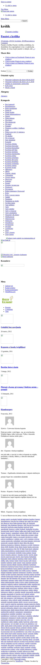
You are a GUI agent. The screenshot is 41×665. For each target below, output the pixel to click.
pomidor (12, 614)
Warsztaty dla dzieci (12, 215)
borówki (26, 527)
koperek (15, 572)
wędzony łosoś (19, 647)
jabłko (3, 561)
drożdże (11, 547)
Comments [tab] (9, 309)
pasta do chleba (34, 604)
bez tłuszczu (5, 523)
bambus (32, 519)
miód (13, 590)
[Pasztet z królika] (11, 32)
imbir (26, 559)
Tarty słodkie (9, 209)
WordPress (19, 661)
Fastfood (8, 134)
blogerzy (20, 525)
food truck (28, 549)
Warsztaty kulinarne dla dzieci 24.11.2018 (19, 82)
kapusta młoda (12, 565)
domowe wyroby (27, 545)
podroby (12, 612)
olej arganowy (9, 598)
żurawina (30, 657)
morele (23, 592)
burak (33, 531)
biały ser (26, 523)
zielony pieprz (17, 655)
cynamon (30, 539)
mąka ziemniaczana (31, 582)
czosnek (11, 543)
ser (12, 624)
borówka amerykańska (15, 527)
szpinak (18, 637)
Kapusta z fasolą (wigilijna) (13, 347)
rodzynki (24, 618)
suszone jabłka (33, 633)
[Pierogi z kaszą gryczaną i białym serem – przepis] (4, 383)
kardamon (32, 565)
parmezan (20, 604)
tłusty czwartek (34, 639)
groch (3, 555)
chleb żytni (11, 535)
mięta (3, 590)
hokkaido (4, 559)
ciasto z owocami (19, 537)
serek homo (9, 626)
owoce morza (33, 602)
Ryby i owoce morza (12, 195)
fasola (25, 547)
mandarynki (36, 584)
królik (3, 574)
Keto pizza (9, 86)
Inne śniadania (10, 140)
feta (15, 549)
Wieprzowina (9, 219)
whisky (33, 647)
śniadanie (21, 630)
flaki (23, 549)
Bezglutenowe (10, 106)
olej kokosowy (19, 598)
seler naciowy (5, 624)
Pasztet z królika (10, 36)
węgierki (27, 647)
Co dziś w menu (11, 5)
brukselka (29, 529)
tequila (16, 639)
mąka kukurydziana (32, 580)
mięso (26, 588)
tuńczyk (16, 641)
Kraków (29, 572)
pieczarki (31, 606)
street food (8, 633)
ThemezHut (5, 663)
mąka (16, 580)
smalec (35, 628)
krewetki (36, 572)
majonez (11, 580)
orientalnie (25, 600)
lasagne (3, 578)
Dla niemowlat (10, 122)
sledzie (36, 626)
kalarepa (9, 563)
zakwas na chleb (28, 651)
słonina (29, 628)
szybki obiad (25, 637)
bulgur (17, 531)
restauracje (12, 618)
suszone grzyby (22, 633)
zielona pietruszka (33, 653)
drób (6, 547)
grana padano (26, 553)
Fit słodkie (8, 136)
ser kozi (22, 624)
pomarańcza (28, 612)
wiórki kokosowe (26, 649)
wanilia (27, 643)
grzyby (25, 555)
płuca (37, 610)
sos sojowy (36, 631)
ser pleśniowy (30, 624)
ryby (28, 620)
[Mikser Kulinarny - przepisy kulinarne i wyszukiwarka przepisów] (7, 304)
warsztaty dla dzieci (7, 645)
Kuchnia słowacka (11, 160)
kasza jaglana (34, 566)
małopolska (23, 584)
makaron (4, 584)
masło (3, 588)
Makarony (8, 169)
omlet (20, 600)
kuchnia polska (29, 574)
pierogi (3, 608)
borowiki (4, 527)
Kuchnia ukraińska (11, 162)
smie (2, 630)
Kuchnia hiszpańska (12, 148)
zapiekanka (5, 653)
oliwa (10, 600)
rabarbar (36, 616)
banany (37, 519)
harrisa (26, 557)
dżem (21, 547)
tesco (20, 639)
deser (21, 543)
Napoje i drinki (10, 173)
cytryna (36, 539)
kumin (16, 576)
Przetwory (8, 187)
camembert (15, 533)
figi (18, 549)
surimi (14, 633)
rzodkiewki (5, 622)
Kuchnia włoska (11, 165)
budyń (12, 531)
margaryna (18, 586)
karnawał (11, 566)
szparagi (12, 637)
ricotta (18, 618)
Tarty (7, 207)
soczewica (28, 630)
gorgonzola (11, 553)
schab (32, 622)
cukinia (16, 539)
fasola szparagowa (7, 549)
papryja (7, 604)
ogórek (26, 594)
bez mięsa (34, 521)
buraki (37, 531)
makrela (10, 584)
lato (7, 578)
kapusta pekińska (23, 565)
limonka (15, 578)
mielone (20, 588)
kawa (31, 568)
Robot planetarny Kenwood (14, 191)
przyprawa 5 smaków (25, 616)
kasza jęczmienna (7, 568)
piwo (21, 608)
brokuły (22, 529)
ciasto (36, 535)
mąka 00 (22, 580)
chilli (26, 533)
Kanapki (8, 142)
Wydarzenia (9, 225)
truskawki (10, 641)
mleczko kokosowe (21, 590)
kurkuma (36, 576)
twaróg (22, 641)
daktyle (16, 543)
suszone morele (6, 635)
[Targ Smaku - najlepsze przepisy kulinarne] (8, 253)
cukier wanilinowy (7, 539)
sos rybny (28, 631)
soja (11, 631)
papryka (13, 604)
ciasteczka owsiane (27, 535)
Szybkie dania (10, 203)
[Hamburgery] (4, 405)
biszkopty (4, 525)
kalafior (3, 563)
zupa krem (13, 657)
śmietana (7, 630)
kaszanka (26, 568)
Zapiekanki (9, 229)
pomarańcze (5, 614)
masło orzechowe (11, 588)
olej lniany (28, 598)
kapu (23, 563)
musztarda (10, 594)
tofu (2, 641)
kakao (34, 561)
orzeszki (4, 602)
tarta (8, 639)
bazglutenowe (5, 521)
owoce (25, 602)
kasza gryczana (24, 566)
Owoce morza (10, 177)
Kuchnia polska (10, 156)
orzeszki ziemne (12, 602)
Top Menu (4, 9)
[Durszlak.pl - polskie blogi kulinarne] (7, 257)
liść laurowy (22, 578)
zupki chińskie (22, 657)
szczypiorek (5, 637)
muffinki (37, 592)
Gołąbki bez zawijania (11, 327)
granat (34, 553)
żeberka (17, 653)
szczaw (32, 635)
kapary (19, 563)
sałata (11, 622)
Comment (4, 43)
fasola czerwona (33, 547)
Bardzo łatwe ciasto (9, 367)
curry (21, 539)
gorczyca (4, 553)
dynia (16, 547)
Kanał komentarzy (11, 290)
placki (29, 608)
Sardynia (26, 622)
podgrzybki (5, 612)
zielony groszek (6, 655)
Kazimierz (4, 570)
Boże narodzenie (11, 108)
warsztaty (33, 643)
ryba (24, 620)
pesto (26, 606)
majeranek (4, 580)
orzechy (32, 600)
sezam (31, 626)
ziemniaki (25, 655)
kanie (15, 563)
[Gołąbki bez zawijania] (7, 323)
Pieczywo (8, 179)
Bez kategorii (9, 104)
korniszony (22, 572)
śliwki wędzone (21, 628)
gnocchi (28, 551)
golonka (34, 551)
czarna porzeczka (7, 541)
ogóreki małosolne (27, 596)
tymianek (9, 643)
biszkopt (32, 523)
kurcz (21, 576)
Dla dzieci (8, 120)
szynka (33, 637)
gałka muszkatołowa (8, 551)
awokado (14, 519)
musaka (3, 594)
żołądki (31, 655)
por (24, 614)
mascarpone (26, 586)
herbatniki (32, 557)
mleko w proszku (14, 592)
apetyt (8, 519)
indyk (30, 559)
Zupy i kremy (10, 232)
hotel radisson (12, 559)
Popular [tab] (8, 307)
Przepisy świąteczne (12, 185)
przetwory (13, 616)
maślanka (34, 586)
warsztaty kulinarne (21, 645)
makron (15, 584)
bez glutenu (20, 521)
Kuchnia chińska (11, 144)
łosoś (32, 578)
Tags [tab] (7, 311)
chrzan (18, 535)
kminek (34, 570)
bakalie (19, 519)
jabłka (34, 559)
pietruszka (9, 608)
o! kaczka (17, 594)
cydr (25, 539)
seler (35, 622)
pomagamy (19, 612)
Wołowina (8, 221)
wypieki (19, 651)
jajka (7, 561)
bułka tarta (23, 531)
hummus (21, 559)
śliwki (3, 628)
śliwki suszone (10, 628)
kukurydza (10, 576)
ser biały (16, 624)
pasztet (11, 606)
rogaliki (30, 618)
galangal (35, 549)
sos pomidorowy (19, 631)
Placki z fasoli (10, 88)
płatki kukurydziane (17, 610)
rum (21, 620)
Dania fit (8, 110)
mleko (31, 590)
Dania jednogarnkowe (13, 114)
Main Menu (5, 19)
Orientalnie (9, 175)
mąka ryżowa (19, 582)
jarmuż (11, 561)
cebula (22, 533)
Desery (7, 116)
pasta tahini (5, 606)
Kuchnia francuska (11, 146)
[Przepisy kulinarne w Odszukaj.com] (14, 255)
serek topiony (17, 626)
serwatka (26, 626)
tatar (11, 639)
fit (20, 549)
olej (2, 598)
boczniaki (35, 525)
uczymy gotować (18, 643)
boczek (29, 525)
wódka (34, 649)
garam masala (20, 551)
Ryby (7, 193)
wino (17, 649)
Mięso (7, 171)
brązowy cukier (14, 529)
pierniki (37, 606)
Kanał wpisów (10, 288)
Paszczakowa (30, 41)
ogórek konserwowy (14, 596)
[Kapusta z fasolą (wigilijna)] (7, 343)
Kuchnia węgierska (12, 163)
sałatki (20, 622)
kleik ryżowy (26, 570)
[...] (34, 49)
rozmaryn (11, 620)
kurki (31, 576)
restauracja (4, 618)
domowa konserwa (7, 545)
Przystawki (9, 189)
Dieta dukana (9, 118)
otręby (20, 602)
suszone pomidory (18, 635)
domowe (17, 545)
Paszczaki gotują (19, 659)
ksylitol (7, 574)
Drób (7, 130)
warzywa (32, 645)
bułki (29, 531)
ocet (22, 594)
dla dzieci (30, 543)
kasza (17, 566)
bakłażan (26, 519)
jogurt (21, 561)
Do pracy (8, 124)
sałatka (15, 622)
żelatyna (23, 653)
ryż (32, 620)
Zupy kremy (9, 234)
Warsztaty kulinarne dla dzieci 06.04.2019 (19, 80)
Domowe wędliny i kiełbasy (15, 128)
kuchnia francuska (17, 574)
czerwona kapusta (27, 541)
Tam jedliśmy (10, 205)
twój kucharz (29, 641)
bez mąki (28, 521)
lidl (10, 578)
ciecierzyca (29, 537)
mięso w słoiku (33, 588)
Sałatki (7, 197)
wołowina (4, 651)
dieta (25, 543)
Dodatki (8, 126)
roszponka (4, 620)
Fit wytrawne (9, 138)
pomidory (19, 614)
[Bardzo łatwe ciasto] (7, 363)
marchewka (10, 586)
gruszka (20, 555)
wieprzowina (5, 649)
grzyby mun (20, 557)
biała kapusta (17, 523)
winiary (13, 649)
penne (21, 606)
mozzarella (29, 592)
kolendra (9, 572)
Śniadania (8, 199)
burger (3, 533)
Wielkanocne (9, 217)
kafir (30, 561)
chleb (30, 533)
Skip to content (6, 2)
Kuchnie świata (10, 167)
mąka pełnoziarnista (8, 582)
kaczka (25, 561)
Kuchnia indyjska (11, 150)
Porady (7, 183)
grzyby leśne (33, 555)
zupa (7, 657)
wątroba (3, 647)
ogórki (36, 596)
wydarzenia (12, 651)
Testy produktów (11, 213)
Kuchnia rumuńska (11, 158)
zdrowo (11, 653)
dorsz (3, 547)
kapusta (28, 563)
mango (3, 586)
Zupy (7, 230)
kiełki (16, 570)
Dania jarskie (9, 112)
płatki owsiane (30, 610)
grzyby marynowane (8, 557)
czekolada (16, 541)
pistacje (16, 608)
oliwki (15, 600)
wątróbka (10, 647)
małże (29, 584)
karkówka (4, 566)
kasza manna (17, 568)
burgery (8, 533)
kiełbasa (11, 570)
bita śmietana (12, 525)
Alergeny (4, 96)
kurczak (26, 576)
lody (28, 578)
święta (27, 635)
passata (26, 604)
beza (11, 523)
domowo (36, 545)
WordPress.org (10, 292)
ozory (3, 604)
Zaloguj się (9, 286)
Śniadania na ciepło (12, 201)
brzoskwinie (5, 531)
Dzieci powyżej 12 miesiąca (15, 132)
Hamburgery (7, 409)
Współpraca (9, 223)
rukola (17, 620)
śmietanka (14, 630)
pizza (25, 608)
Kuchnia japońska (11, 152)
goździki (19, 553)
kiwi (20, 570)
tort (5, 641)
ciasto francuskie (6, 537)
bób (25, 525)
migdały (8, 590)
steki (2, 633)
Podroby (8, 181)
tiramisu (25, 639)
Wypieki (8, 227)
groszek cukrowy (11, 555)
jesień (16, 561)
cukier (35, 537)
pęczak (16, 606)
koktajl (3, 572)
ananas (3, 519)
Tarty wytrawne (10, 211)
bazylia (13, 521)
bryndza (35, 529)
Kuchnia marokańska (12, 154)
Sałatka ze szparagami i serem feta (17, 84)
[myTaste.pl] (5, 240)
